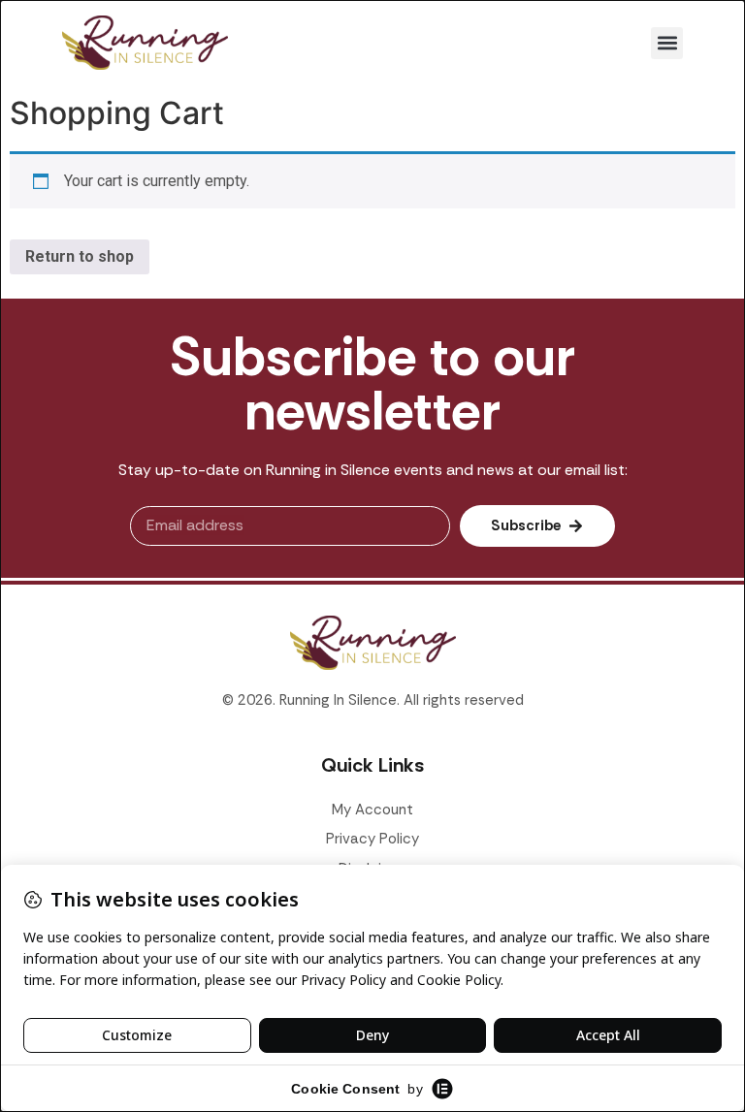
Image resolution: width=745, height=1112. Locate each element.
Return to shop (79, 256)
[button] (667, 43)
